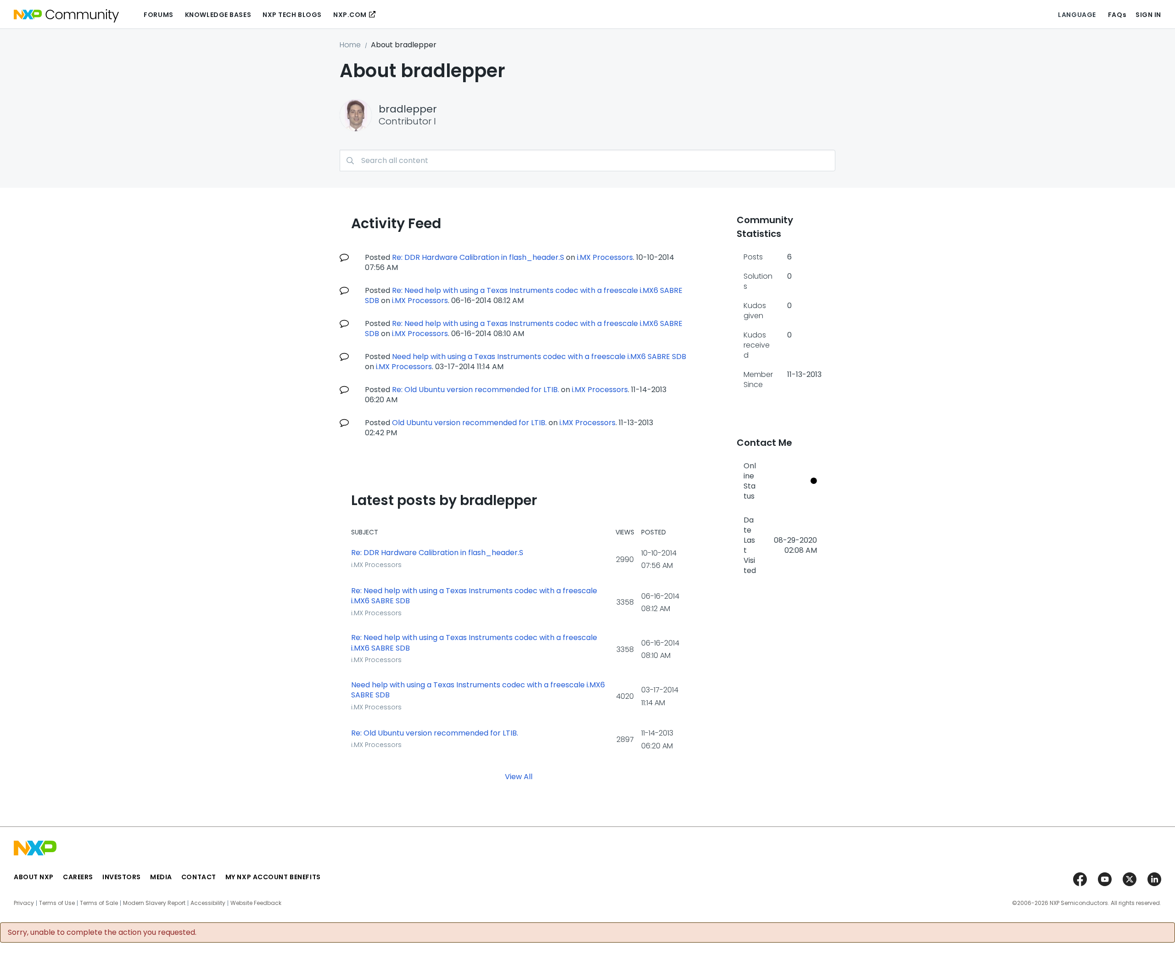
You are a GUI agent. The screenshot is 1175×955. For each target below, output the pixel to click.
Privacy (24, 903)
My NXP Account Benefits (273, 877)
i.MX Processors (605, 257)
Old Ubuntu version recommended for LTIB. (469, 422)
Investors (121, 877)
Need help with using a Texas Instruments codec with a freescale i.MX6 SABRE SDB (539, 356)
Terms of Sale (99, 903)
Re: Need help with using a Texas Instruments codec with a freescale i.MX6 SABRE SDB (524, 295)
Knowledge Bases (218, 14)
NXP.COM (350, 14)
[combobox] (587, 160)
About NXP (34, 877)
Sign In (1148, 14)
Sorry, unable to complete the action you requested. (102, 932)
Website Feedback (255, 903)
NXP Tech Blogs (292, 14)
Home (350, 44)
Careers (78, 877)
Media (161, 877)
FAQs (1117, 14)
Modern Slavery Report (154, 903)
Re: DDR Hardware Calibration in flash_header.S (478, 257)
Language (1077, 14)
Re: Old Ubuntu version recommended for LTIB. (475, 389)
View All (518, 776)
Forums (158, 14)
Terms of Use (57, 903)
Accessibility (207, 903)
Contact (198, 877)
